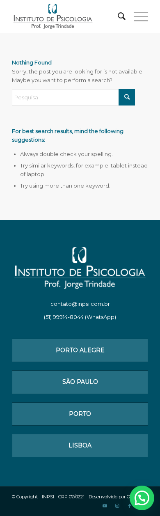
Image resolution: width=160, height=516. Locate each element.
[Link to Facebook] (129, 506)
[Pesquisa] (118, 16)
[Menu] (137, 16)
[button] (142, 498)
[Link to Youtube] (105, 506)
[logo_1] (66, 16)
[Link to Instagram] (117, 506)
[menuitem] (118, 16)
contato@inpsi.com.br (80, 303)
